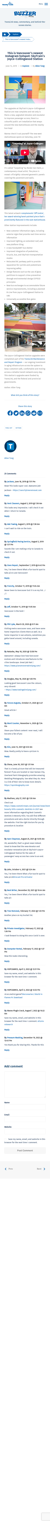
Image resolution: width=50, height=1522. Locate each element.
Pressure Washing (14, 1037)
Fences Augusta (14, 703)
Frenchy (10, 586)
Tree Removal (13, 911)
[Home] (5, 34)
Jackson (10, 481)
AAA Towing (12, 524)
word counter (13, 723)
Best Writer (12, 890)
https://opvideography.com (16, 785)
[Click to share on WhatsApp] (28, 413)
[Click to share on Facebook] (10, 413)
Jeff (8, 607)
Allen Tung (39, 66)
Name (7, 1102)
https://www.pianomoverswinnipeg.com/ (22, 666)
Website (8, 1127)
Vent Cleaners (13, 503)
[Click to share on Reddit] (34, 413)
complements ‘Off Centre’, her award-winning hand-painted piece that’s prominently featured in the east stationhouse (24, 216)
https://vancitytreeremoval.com (27, 490)
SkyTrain (18, 428)
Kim (9, 747)
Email (6, 1115)
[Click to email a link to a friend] (39, 413)
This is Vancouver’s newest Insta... (18, 39)
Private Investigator (16, 928)
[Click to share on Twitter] (16, 413)
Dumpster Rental (14, 949)
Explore (15, 34)
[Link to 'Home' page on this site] (7, 4)
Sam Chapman (13, 839)
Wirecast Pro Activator (22, 877)
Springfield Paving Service (18, 541)
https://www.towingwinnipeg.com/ (21, 690)
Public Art (8, 428)
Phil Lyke (11, 624)
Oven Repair (12, 565)
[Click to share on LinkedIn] (22, 413)
